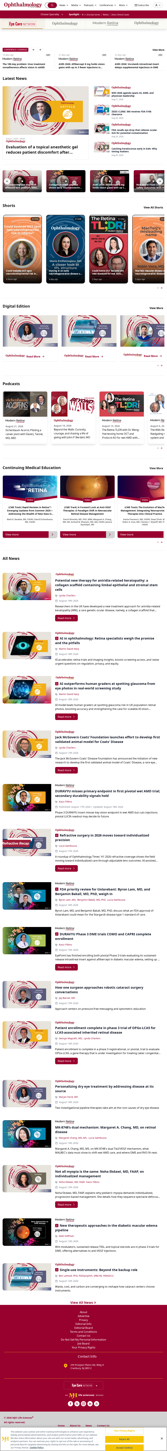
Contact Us (83, 1335)
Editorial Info (83, 1324)
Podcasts (89, 5)
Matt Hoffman (66, 1235)
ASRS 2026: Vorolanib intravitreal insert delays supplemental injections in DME (81, 65)
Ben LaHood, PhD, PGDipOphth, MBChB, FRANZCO (86, 1275)
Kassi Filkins (65, 801)
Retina (106, 14)
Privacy (83, 1320)
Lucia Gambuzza (68, 845)
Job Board (83, 1343)
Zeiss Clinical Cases (120, 14)
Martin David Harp (69, 648)
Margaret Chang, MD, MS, (73, 1137)
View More (158, 49)
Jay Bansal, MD (67, 997)
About (83, 1312)
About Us (75, 1425)
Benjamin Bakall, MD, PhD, (91, 899)
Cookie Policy (37, 1447)
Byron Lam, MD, (67, 899)
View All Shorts (153, 207)
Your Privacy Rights (83, 1347)
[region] (83, 1439)
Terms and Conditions (83, 1332)
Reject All (124, 1439)
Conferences (106, 5)
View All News (81, 1302)
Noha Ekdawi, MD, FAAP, (72, 1182)
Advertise (83, 1316)
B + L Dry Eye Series (91, 14)
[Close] (161, 1438)
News (89, 1425)
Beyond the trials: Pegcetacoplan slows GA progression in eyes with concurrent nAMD (139, 65)
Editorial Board (83, 1328)
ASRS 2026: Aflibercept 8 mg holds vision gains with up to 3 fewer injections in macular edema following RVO (26, 65)
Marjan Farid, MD (68, 1096)
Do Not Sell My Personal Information (83, 1339)
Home (61, 1425)
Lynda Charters (67, 595)
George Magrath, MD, (71, 1038)
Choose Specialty (50, 14)
